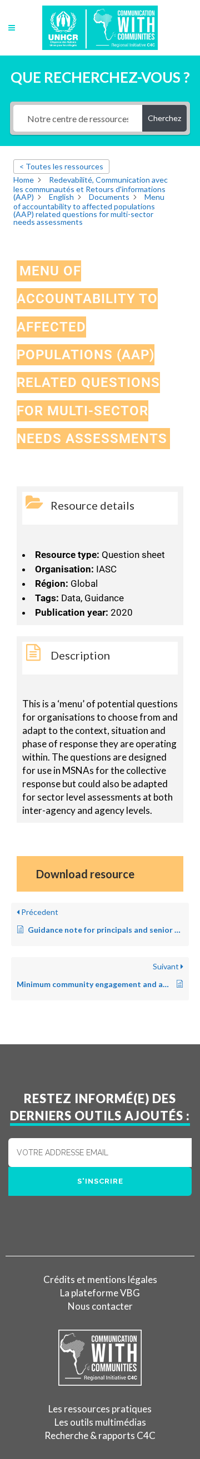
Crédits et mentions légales (100, 1279)
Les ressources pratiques (100, 1409)
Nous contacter (100, 1306)
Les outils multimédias (100, 1422)
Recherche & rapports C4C (100, 1435)
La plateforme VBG (100, 1293)
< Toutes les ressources (61, 166)
